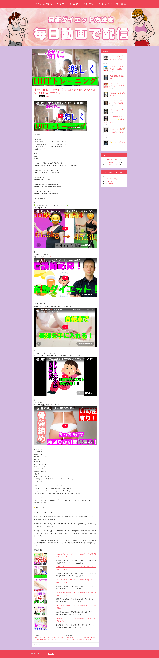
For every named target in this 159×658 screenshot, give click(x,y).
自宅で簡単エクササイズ (104, 4)
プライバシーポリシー (112, 179)
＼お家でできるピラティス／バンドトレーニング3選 (116, 110)
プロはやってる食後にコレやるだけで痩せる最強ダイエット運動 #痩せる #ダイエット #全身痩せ (116, 102)
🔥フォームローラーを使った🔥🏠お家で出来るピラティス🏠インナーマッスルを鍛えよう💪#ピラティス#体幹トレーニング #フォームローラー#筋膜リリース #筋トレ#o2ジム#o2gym (114, 131)
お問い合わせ (109, 183)
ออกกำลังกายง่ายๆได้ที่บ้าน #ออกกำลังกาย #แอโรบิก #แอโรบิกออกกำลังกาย (116, 76)
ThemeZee (51, 654)
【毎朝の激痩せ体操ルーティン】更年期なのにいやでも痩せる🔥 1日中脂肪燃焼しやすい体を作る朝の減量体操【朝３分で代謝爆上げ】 (113, 58)
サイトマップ (109, 181)
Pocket (47, 96)
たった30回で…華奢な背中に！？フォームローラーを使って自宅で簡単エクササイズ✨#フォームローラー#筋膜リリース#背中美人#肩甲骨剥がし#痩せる (113, 119)
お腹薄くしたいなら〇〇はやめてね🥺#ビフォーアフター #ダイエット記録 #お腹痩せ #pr (117, 142)
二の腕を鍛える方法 (89, 4)
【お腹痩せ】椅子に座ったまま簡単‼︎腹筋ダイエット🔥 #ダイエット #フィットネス (117, 93)
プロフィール (109, 177)
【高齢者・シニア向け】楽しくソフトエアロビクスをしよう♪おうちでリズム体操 (117, 85)
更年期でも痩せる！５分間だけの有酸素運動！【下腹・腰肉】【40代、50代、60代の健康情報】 (117, 68)
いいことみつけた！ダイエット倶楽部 (55, 4)
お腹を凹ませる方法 (120, 4)
